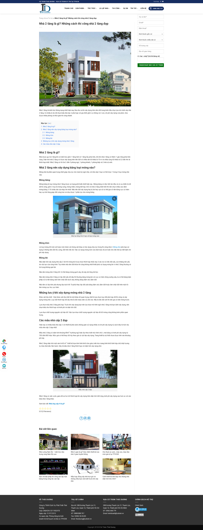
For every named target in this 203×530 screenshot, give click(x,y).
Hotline (4, 356)
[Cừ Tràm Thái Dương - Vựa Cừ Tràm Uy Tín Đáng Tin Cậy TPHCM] (49, 8)
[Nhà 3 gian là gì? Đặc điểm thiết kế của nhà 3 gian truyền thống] (85, 442)
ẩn (49, 123)
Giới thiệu (156, 1)
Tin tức (133, 8)
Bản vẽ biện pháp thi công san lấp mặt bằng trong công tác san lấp (53, 478)
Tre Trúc (91, 8)
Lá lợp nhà (103, 8)
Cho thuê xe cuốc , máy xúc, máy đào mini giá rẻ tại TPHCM (116, 453)
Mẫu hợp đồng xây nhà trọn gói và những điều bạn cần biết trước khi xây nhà (84, 479)
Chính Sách (139, 505)
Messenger (4, 362)
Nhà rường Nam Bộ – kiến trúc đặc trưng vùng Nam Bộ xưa (51, 453)
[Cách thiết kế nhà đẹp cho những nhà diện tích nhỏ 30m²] (117, 466)
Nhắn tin (4, 368)
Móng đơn (117, 247)
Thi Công (115, 8)
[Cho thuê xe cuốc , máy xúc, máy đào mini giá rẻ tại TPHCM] (117, 442)
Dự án (125, 8)
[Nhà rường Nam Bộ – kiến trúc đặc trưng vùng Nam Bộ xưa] (53, 442)
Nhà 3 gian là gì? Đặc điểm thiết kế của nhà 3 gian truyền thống (85, 453)
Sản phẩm (79, 8)
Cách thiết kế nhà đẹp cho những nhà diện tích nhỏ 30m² (116, 478)
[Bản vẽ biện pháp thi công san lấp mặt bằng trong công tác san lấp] (53, 466)
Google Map (4, 343)
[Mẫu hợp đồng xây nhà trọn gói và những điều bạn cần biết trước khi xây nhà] (85, 466)
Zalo (4, 349)
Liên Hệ (143, 8)
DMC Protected (141, 515)
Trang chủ (68, 8)
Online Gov (139, 509)
